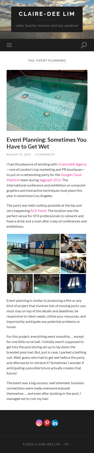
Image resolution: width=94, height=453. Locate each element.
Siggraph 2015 (50, 180)
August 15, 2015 (19, 154)
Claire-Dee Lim (47, 13)
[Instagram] (39, 422)
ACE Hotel (38, 210)
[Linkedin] (54, 422)
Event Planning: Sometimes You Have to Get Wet (47, 143)
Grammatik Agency (72, 164)
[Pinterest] (47, 422)
